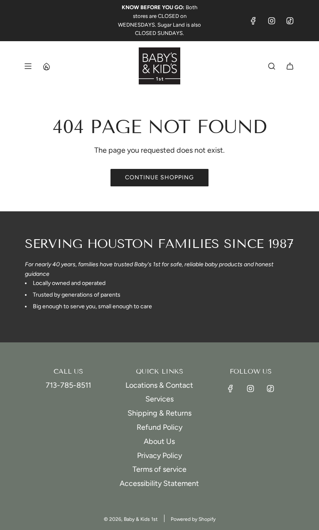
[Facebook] (253, 21)
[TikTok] (290, 21)
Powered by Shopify (193, 519)
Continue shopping (159, 177)
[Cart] (290, 66)
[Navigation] (28, 66)
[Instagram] (272, 21)
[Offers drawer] (46, 66)
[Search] (272, 66)
